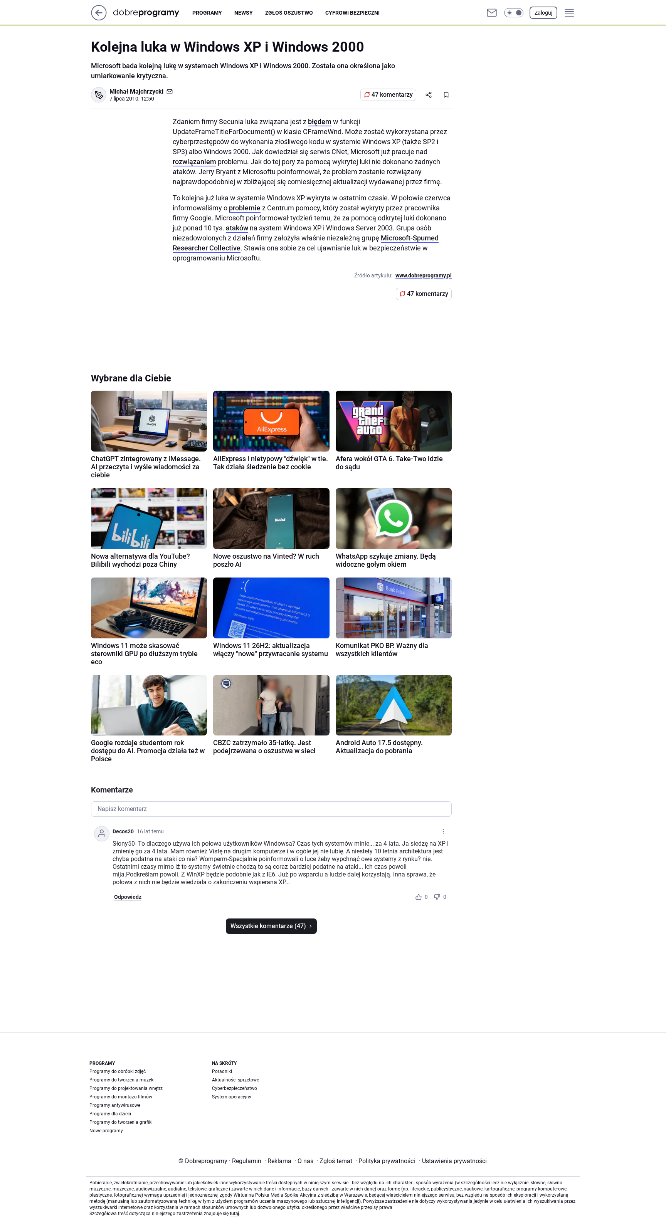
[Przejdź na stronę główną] (99, 18)
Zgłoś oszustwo (289, 13)
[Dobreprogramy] (152, 12)
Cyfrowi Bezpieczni (352, 13)
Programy (207, 13)
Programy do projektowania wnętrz (126, 1088)
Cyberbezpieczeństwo (234, 1088)
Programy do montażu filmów (120, 1097)
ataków (237, 228)
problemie (245, 208)
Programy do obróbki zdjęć (117, 1071)
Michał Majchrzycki (136, 91)
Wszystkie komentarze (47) (268, 926)
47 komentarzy (392, 94)
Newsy (243, 13)
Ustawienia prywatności (453, 1161)
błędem (319, 122)
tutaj (234, 1213)
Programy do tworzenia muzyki (122, 1080)
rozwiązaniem (194, 162)
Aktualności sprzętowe (235, 1080)
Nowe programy (106, 1130)
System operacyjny (231, 1097)
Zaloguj (543, 13)
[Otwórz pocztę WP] (492, 13)
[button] (513, 12)
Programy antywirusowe (114, 1105)
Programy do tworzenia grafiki (121, 1122)
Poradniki (222, 1071)
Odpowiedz (127, 897)
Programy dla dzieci (110, 1114)
